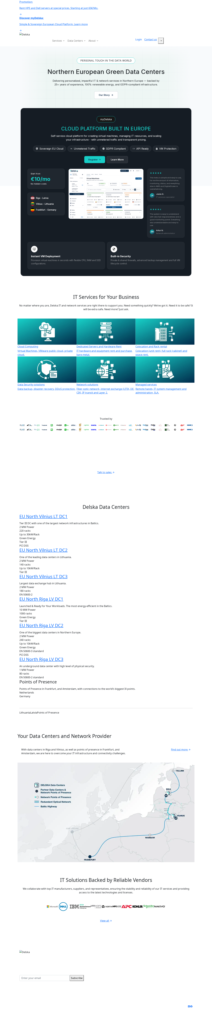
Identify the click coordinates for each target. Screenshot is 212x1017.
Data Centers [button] (75, 40)
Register (93, 159)
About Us (165, 955)
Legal (64, 1006)
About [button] (92, 40)
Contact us (150, 39)
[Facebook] (191, 1006)
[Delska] (24, 34)
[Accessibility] (161, 41)
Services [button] (57, 40)
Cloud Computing (118, 951)
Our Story (104, 94)
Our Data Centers (170, 951)
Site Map (75, 1006)
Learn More (117, 159)
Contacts (165, 966)
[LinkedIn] (189, 1006)
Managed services (118, 970)
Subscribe (77, 978)
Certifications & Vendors (174, 959)
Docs (162, 970)
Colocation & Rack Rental (122, 959)
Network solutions (119, 966)
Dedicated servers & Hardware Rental (130, 955)
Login (138, 39)
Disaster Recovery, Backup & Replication (131, 963)
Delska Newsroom (170, 963)
